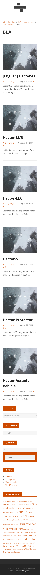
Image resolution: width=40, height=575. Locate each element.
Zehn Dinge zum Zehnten (11, 552)
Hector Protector (18, 319)
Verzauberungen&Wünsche (9, 549)
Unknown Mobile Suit (25, 546)
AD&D (24, 500)
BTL (24, 508)
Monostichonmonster (22, 532)
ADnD (14, 504)
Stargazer (25, 571)
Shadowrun (12, 539)
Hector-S (10, 258)
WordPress (14, 571)
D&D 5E (24, 511)
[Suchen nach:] (20, 457)
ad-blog (30, 501)
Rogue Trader (28, 535)
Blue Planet (18, 508)
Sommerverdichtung (7, 543)
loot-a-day (11, 532)
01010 (4, 501)
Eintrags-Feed (11, 479)
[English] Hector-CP (19, 76)
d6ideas (22, 568)
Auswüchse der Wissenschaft (25, 504)
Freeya (25, 519)
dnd (17, 516)
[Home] (4, 22)
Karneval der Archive (29, 529)
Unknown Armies (11, 546)
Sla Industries (26, 539)
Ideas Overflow (15, 524)
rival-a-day (19, 535)
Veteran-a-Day (19, 549)
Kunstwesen (6, 532)
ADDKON (7, 504)
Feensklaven (17, 520)
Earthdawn (31, 516)
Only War (13, 535)
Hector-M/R (13, 137)
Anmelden (9, 476)
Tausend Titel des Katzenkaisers (20, 543)
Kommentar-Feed (12, 482)
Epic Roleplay (8, 519)
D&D (17, 512)
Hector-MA (12, 198)
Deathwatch (11, 516)
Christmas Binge (9, 512)
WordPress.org (11, 485)
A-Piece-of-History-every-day (13, 501)
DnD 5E (23, 516)
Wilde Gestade (30, 549)
